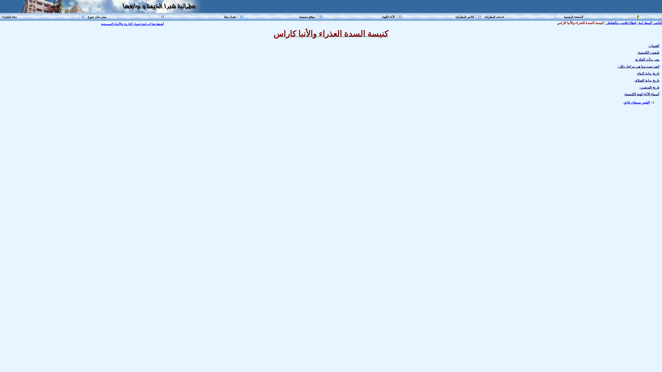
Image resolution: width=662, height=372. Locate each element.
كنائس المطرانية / (649, 23)
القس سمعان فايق (636, 102)
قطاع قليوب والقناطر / (620, 23)
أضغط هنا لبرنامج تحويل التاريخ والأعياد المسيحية (132, 24)
